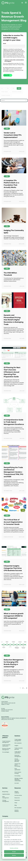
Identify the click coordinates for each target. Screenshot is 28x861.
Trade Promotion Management (6, 742)
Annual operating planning (17, 760)
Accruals (17, 783)
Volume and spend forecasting (17, 765)
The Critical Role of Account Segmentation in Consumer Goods (13, 522)
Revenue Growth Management (6, 749)
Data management (5, 797)
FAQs (16, 802)
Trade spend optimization (18, 752)
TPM (8, 88)
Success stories (18, 795)
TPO (13, 88)
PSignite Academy (17, 792)
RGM (19, 88)
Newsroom (17, 800)
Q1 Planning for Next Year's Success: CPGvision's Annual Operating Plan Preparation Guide (12, 372)
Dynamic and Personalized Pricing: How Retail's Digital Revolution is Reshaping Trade (13, 320)
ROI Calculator (18, 807)
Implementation (6, 794)
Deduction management (18, 756)
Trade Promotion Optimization (6, 745)
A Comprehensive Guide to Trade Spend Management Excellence (14, 422)
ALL (2, 88)
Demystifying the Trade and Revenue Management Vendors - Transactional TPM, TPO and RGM (13, 472)
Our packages (5, 752)
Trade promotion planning (19, 749)
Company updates (5, 95)
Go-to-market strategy (18, 773)
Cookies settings (14, 848)
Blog (16, 805)
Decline (14, 855)
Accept (14, 851)
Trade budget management (18, 740)
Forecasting (17, 775)
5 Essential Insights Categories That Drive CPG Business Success (13, 568)
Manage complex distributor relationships (19, 779)
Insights (16, 745)
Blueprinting (5, 791)
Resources (17, 797)
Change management (5, 801)
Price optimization (17, 769)
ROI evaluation (18, 743)
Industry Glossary (17, 811)
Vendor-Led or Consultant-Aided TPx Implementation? (13, 135)
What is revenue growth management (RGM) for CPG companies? (13, 616)
